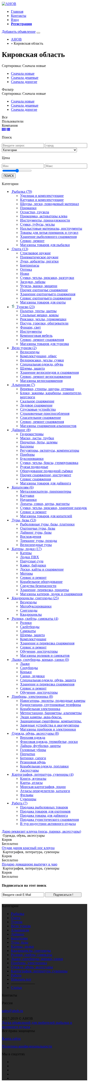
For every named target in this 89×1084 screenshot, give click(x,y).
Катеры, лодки (22, 946)
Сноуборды (29, 668)
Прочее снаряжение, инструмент (45, 475)
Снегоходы (28, 610)
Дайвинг (18, 934)
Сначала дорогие (24, 82)
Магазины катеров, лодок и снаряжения (51, 594)
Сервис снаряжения (35, 479)
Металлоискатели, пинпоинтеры (45, 491)
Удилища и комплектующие (42, 196)
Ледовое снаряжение (36, 405)
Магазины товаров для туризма (44, 344)
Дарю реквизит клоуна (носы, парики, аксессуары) (41, 831)
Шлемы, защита (32, 368)
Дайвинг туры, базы (36, 532)
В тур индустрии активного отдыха (48, 824)
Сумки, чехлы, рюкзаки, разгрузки (47, 278)
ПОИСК (9, 176)
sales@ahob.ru (12, 1011)
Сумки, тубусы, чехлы (37, 224)
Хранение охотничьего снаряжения (47, 294)
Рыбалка (17, 914)
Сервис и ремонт (33, 512)
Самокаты (28, 631)
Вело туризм (21, 926)
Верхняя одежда (32, 737)
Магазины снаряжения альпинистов (48, 426)
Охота (15, 918)
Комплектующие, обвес (38, 356)
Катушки (27, 495)
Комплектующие (33, 639)
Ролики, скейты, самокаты (31, 955)
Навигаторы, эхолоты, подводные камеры (52, 701)
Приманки (28, 208)
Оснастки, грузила (34, 212)
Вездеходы (28, 602)
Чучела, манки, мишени (38, 286)
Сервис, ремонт (32, 241)
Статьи (16, 987)
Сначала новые (22, 73)
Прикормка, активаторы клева (43, 216)
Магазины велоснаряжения (41, 381)
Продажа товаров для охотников (45, 811)
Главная (17, 11)
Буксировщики (32, 459)
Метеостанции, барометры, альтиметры (51, 713)
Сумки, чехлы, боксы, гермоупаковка (49, 463)
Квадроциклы (31, 614)
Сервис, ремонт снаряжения (42, 340)
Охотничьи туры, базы (37, 528)
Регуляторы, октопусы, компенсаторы (49, 450)
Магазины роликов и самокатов (45, 655)
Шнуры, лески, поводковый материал (49, 204)
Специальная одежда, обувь (41, 364)
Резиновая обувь (33, 762)
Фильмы (26, 795)
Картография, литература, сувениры (39, 971)
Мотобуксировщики (36, 606)
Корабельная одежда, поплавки (44, 766)
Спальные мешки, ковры (39, 315)
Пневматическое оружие (39, 257)
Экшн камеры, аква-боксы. (41, 717)
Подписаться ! (63, 894)
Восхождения (30, 536)
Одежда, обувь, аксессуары (32, 967)
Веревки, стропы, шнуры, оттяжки (47, 389)
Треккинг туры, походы (38, 541)
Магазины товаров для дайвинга (45, 483)
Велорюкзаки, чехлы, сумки (42, 360)
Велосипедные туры (36, 545)
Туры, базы (19, 942)
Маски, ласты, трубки (37, 438)
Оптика (26, 269)
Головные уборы (33, 750)
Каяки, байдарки (33, 565)
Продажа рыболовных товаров (44, 807)
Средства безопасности (38, 586)
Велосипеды (29, 352)
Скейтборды (29, 627)
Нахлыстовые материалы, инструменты (51, 228)
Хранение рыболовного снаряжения (48, 237)
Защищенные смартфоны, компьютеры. (51, 721)
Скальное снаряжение (37, 401)
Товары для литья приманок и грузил (49, 232)
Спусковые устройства (38, 409)
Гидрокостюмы (32, 434)
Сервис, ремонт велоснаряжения (45, 376)
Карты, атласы (31, 783)
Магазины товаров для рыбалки (45, 245)
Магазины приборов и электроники (48, 729)
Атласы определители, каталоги (45, 791)
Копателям (19, 938)
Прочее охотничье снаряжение (44, 290)
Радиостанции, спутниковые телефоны (50, 705)
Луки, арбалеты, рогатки (39, 261)
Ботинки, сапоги (33, 758)
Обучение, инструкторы (39, 651)
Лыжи (25, 664)
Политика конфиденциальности (27, 1046)
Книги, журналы (33, 778)
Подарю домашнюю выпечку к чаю (29, 864)
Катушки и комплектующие (42, 200)
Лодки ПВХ (29, 557)
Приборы (27, 454)
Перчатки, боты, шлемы (39, 442)
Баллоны (27, 446)
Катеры (26, 553)
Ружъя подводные (34, 467)
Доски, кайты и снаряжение (42, 569)
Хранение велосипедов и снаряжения (49, 372)
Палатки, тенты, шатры (38, 311)
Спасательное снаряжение (40, 418)
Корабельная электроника (40, 709)
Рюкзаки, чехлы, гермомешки (43, 319)
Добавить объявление (19, 31)
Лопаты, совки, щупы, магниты (45, 504)
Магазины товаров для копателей (46, 516)
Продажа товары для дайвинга (44, 815)
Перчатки (27, 754)
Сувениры (28, 799)
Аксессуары (29, 770)
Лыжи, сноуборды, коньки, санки (37, 959)
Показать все (21, 979)
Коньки (26, 672)
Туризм (16, 922)
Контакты (18, 16)
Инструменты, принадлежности (45, 220)
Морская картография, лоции (43, 787)
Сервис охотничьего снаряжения (45, 298)
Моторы (26, 573)
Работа (16, 975)
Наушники (28, 500)
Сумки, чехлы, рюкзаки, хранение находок (53, 508)
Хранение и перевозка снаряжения (47, 643)
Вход (15, 20)
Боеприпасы (29, 265)
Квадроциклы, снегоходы (31, 951)
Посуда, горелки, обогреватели (44, 323)
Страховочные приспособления (44, 413)
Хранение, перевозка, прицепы (44, 590)
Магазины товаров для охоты (43, 302)
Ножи (24, 274)
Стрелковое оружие (35, 253)
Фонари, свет (30, 327)
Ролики (26, 623)
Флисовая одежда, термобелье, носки (49, 742)
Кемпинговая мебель (36, 335)
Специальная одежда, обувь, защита (48, 680)
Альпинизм (20, 930)
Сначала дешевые (24, 78)
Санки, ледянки (32, 676)
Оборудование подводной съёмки (46, 471)
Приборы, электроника (29, 963)
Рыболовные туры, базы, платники (47, 524)
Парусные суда (31, 561)
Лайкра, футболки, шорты (40, 746)
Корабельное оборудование (41, 582)
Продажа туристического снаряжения (49, 819)
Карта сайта (11, 1038)
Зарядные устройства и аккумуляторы (49, 725)
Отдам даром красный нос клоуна (28, 848)
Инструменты (31, 331)
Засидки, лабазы (32, 282)
